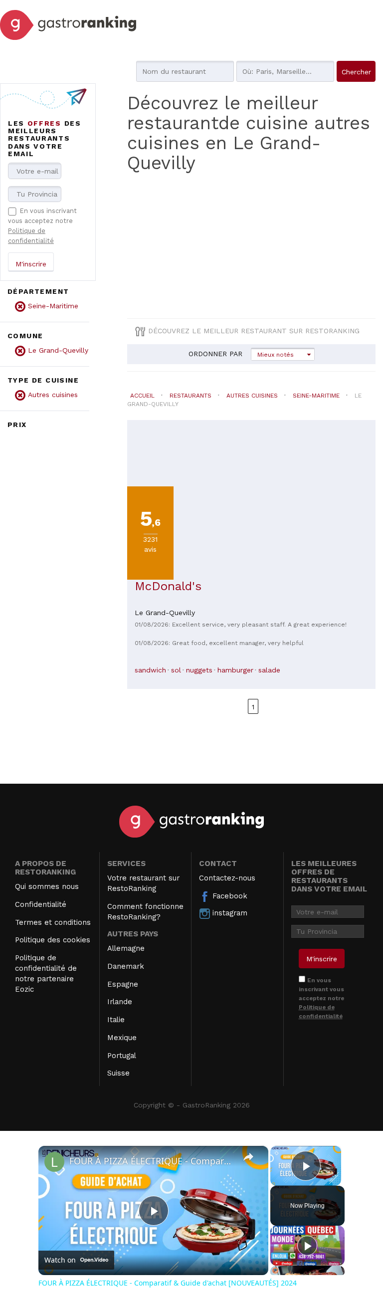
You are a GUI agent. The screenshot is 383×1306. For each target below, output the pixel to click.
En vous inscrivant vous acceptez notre (321, 998)
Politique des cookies (52, 939)
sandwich (150, 670)
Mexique (122, 1037)
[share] (248, 1157)
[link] (54, 1162)
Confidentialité (40, 904)
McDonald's (168, 586)
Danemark (125, 966)
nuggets (199, 670)
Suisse (118, 1073)
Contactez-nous (227, 877)
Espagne (122, 984)
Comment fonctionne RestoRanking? (145, 911)
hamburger (235, 670)
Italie (116, 1019)
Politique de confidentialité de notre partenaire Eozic (46, 973)
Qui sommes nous (47, 886)
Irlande (119, 1001)
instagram (228, 912)
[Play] (307, 1246)
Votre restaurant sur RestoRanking (143, 883)
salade (269, 670)
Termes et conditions (53, 922)
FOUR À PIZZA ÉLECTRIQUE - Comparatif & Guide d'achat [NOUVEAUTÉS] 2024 (151, 1161)
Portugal (121, 1055)
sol (176, 670)
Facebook (228, 895)
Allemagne (126, 948)
